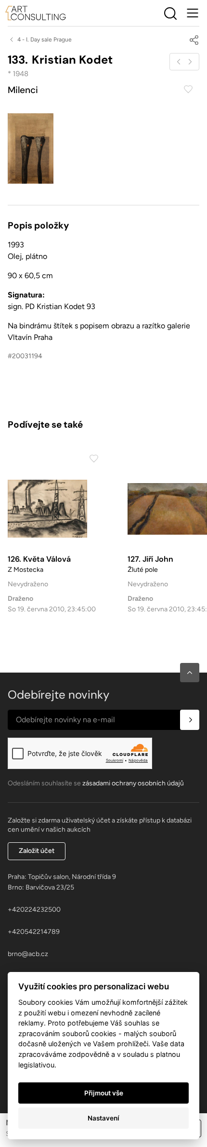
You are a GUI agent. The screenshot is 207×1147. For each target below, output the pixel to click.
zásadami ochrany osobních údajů (133, 783)
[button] (189, 672)
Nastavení (103, 1118)
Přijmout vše (103, 1093)
